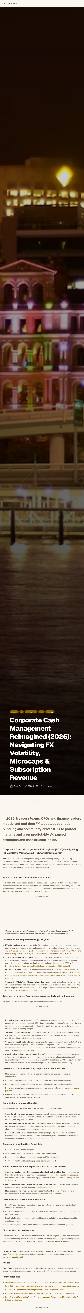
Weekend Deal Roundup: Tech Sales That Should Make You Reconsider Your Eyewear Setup (42, 1282)
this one (61, 1194)
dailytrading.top (46, 1254)
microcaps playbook (47, 1187)
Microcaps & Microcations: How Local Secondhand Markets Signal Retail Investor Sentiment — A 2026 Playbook (42, 975)
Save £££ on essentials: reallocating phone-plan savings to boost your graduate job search (42, 1286)
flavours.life (13, 1254)
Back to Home (12, 3)
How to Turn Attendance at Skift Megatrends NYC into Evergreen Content (34, 1290)
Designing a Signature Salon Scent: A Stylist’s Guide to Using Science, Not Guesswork (39, 1293)
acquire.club (17, 1257)
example (73, 1084)
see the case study (26, 1050)
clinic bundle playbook (44, 1138)
